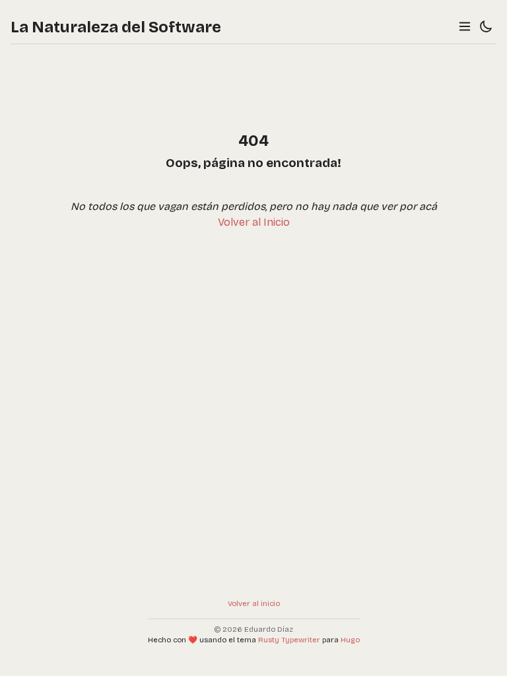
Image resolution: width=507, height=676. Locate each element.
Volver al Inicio (254, 222)
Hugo (350, 640)
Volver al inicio (254, 603)
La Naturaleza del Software (116, 27)
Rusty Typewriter (289, 640)
